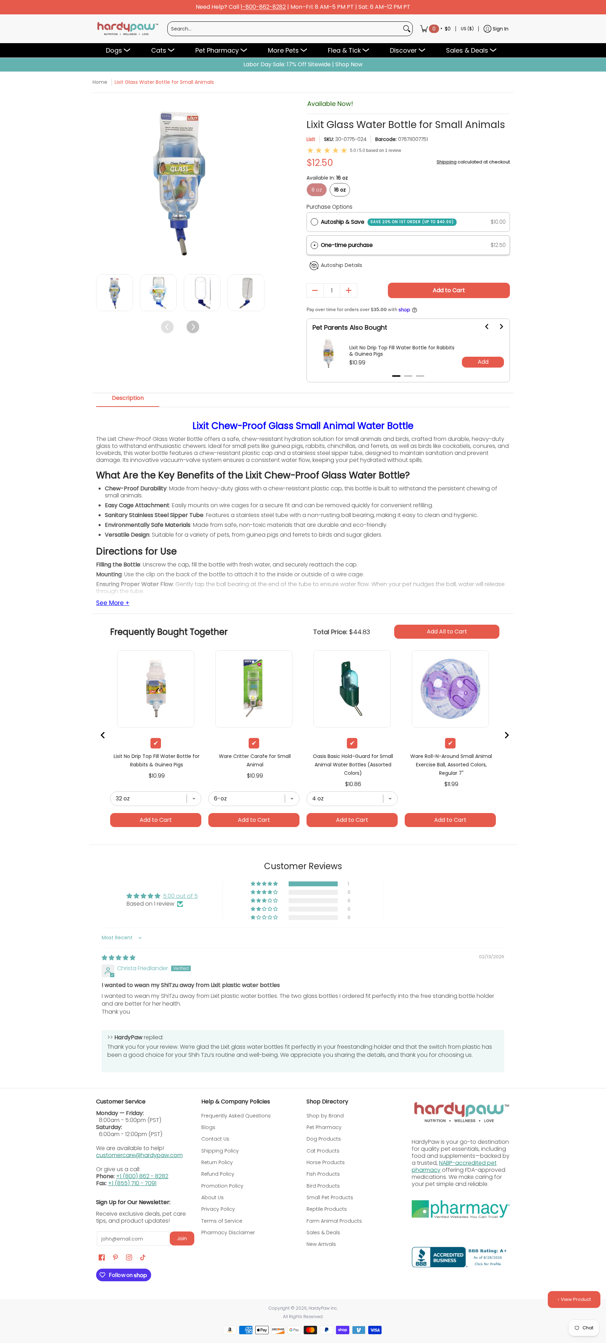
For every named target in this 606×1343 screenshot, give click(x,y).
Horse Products (326, 1162)
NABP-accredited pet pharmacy (454, 1166)
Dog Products (324, 1138)
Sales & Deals (323, 1232)
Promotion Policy (222, 1185)
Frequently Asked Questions (236, 1115)
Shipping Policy (220, 1150)
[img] (118, 958)
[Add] (348, 290)
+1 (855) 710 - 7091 (132, 1183)
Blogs (208, 1127)
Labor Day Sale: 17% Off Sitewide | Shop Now (303, 64)
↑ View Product (574, 1299)
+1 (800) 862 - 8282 (142, 1176)
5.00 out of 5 (180, 896)
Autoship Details (341, 265)
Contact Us (215, 1138)
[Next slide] (497, 327)
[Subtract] (315, 290)
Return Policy (217, 1162)
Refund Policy (217, 1173)
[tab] (396, 376)
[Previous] (102, 182)
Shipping (447, 162)
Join (182, 1238)
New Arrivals (321, 1244)
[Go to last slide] (483, 327)
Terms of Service (221, 1220)
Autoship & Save (387, 222)
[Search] (406, 29)
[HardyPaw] (127, 29)
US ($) (467, 29)
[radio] (314, 222)
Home (100, 82)
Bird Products (323, 1185)
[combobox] (284, 29)
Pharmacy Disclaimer (228, 1232)
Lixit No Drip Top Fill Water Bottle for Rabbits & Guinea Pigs (401, 350)
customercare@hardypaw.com (139, 1155)
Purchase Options (329, 206)
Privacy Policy (218, 1209)
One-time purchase (347, 245)
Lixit (311, 139)
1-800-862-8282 (263, 7)
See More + (112, 603)
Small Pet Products (330, 1197)
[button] (408, 245)
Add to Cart (449, 290)
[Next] (258, 182)
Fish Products (323, 1173)
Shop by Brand (325, 1115)
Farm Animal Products (334, 1220)
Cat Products (323, 1150)
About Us (212, 1197)
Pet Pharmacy (324, 1127)
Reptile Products (327, 1209)
